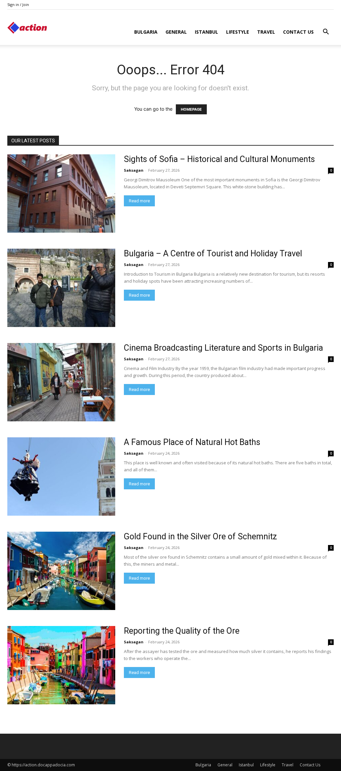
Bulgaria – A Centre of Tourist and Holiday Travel (213, 253)
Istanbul (206, 32)
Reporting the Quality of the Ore (181, 631)
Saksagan (134, 170)
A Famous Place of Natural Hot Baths (192, 442)
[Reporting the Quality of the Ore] (61, 665)
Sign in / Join (18, 4)
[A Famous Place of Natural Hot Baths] (61, 476)
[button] (326, 32)
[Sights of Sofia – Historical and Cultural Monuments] (61, 193)
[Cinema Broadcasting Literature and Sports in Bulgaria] (61, 382)
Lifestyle (237, 32)
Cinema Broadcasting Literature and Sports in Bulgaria (223, 348)
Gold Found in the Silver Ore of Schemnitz (200, 536)
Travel (266, 32)
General (176, 32)
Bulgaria (146, 32)
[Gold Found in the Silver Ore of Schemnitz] (61, 571)
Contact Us (298, 32)
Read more (139, 200)
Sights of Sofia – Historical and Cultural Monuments (219, 159)
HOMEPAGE (191, 109)
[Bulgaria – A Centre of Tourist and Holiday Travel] (61, 288)
